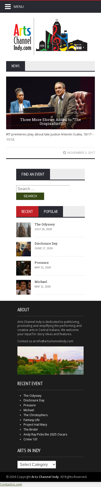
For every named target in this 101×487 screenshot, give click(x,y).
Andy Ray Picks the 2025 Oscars (45, 434)
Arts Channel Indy (50, 36)
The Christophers (36, 415)
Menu (18, 6)
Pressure (42, 262)
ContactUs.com (11, 484)
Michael (41, 281)
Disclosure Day (46, 243)
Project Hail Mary (35, 424)
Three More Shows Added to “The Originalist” (50, 121)
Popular (51, 211)
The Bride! (31, 429)
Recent (27, 211)
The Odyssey (45, 224)
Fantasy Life (32, 420)
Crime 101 (31, 439)
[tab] (27, 211)
